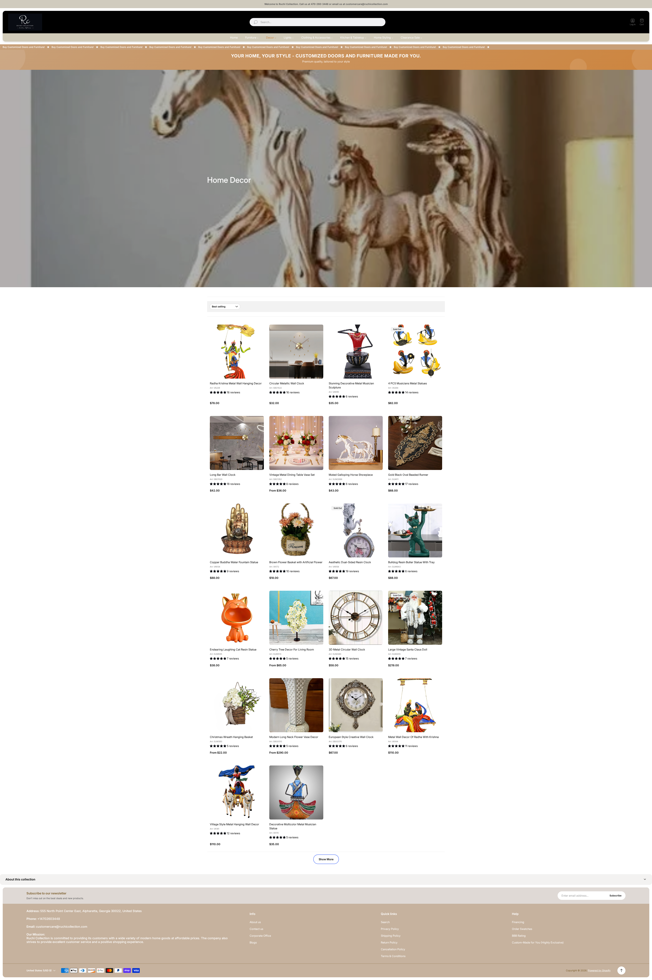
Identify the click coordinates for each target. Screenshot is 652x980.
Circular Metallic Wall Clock (286, 383)
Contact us (256, 929)
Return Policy (389, 942)
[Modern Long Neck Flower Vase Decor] (296, 705)
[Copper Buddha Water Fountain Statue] (237, 530)
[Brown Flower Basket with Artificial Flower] (296, 530)
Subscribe (615, 895)
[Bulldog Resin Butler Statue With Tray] (415, 530)
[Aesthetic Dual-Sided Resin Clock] (356, 530)
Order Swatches (522, 929)
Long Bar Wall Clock (223, 474)
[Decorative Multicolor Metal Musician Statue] (296, 792)
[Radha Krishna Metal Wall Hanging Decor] (237, 352)
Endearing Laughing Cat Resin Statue (233, 649)
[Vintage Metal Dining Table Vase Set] (296, 443)
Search (385, 922)
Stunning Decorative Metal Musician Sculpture (351, 385)
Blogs (253, 942)
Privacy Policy (390, 929)
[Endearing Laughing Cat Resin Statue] (237, 618)
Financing (518, 922)
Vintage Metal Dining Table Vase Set (292, 474)
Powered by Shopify (599, 970)
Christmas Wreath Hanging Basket (231, 737)
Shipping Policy (391, 935)
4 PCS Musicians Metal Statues (407, 383)
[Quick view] (316, 331)
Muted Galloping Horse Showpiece (351, 474)
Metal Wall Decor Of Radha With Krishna (413, 737)
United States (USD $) (606, 22)
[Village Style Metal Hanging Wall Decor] (237, 792)
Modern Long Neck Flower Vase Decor (293, 737)
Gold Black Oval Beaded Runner (408, 474)
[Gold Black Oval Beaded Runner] (415, 443)
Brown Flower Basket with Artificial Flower (295, 562)
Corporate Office (260, 935)
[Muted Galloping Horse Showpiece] (356, 443)
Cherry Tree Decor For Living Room (291, 649)
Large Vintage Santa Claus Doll (407, 649)
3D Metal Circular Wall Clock (347, 649)
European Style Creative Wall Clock (351, 737)
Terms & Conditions (393, 956)
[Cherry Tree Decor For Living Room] (296, 618)
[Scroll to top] (621, 970)
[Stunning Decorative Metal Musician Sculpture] (356, 352)
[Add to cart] (257, 331)
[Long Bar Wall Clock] (237, 443)
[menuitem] (234, 37)
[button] (326, 879)
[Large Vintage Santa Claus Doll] (415, 618)
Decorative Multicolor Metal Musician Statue (292, 826)
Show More (326, 859)
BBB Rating (519, 935)
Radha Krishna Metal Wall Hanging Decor (236, 383)
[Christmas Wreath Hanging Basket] (237, 705)
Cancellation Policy (393, 949)
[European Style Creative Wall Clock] (356, 705)
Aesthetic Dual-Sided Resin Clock (350, 562)
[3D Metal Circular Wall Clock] (356, 618)
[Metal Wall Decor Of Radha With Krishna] (415, 705)
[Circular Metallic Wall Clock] (296, 352)
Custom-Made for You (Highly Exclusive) (538, 942)
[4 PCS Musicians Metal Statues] (415, 352)
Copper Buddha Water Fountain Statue (234, 562)
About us (255, 922)
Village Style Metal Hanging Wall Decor (234, 824)
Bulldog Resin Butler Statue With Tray (411, 562)
